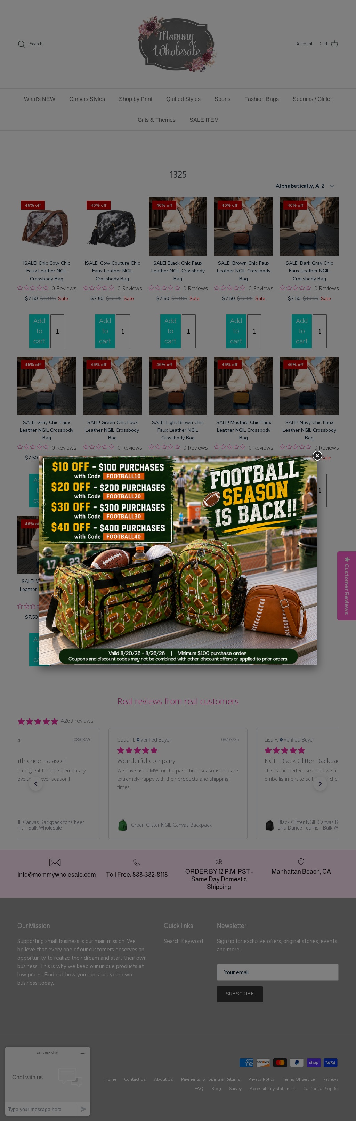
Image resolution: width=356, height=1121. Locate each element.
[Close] (317, 456)
